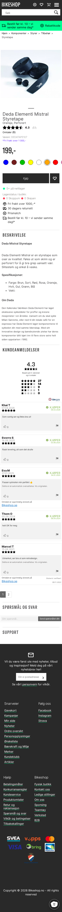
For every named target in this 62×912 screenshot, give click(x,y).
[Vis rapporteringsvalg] (57, 426)
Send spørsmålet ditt (49, 618)
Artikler (9, 762)
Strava (42, 720)
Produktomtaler (13, 799)
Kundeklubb (11, 756)
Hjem (4, 33)
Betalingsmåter (13, 784)
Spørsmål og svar (14, 813)
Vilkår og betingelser (16, 818)
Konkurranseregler (15, 789)
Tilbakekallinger (13, 823)
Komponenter (18, 33)
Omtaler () (9, 132)
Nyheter (9, 726)
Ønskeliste (11, 741)
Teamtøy (40, 810)
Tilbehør (45, 33)
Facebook (44, 710)
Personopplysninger (17, 736)
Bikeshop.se (9, 505)
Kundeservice (12, 794)
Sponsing (40, 804)
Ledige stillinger (44, 794)
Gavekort (10, 710)
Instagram (44, 715)
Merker (8, 751)
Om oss (39, 799)
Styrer (33, 33)
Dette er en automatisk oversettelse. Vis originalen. (24, 486)
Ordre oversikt (13, 731)
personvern (29, 684)
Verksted (40, 815)
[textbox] (19, 619)
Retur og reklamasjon (11, 806)
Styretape (7, 37)
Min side (9, 720)
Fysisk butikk (42, 784)
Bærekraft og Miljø (16, 746)
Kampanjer (11, 715)
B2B (37, 820)
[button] (31, 235)
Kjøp (25, 178)
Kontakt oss (42, 789)
